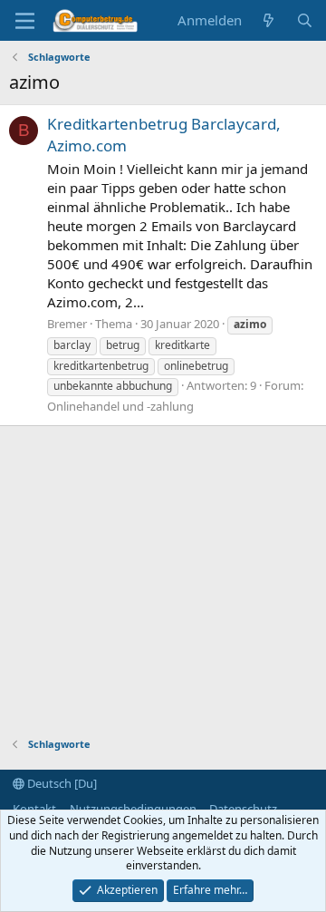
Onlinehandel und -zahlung (120, 406)
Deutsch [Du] (60, 783)
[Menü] (25, 21)
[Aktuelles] (268, 20)
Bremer (67, 323)
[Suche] (304, 20)
